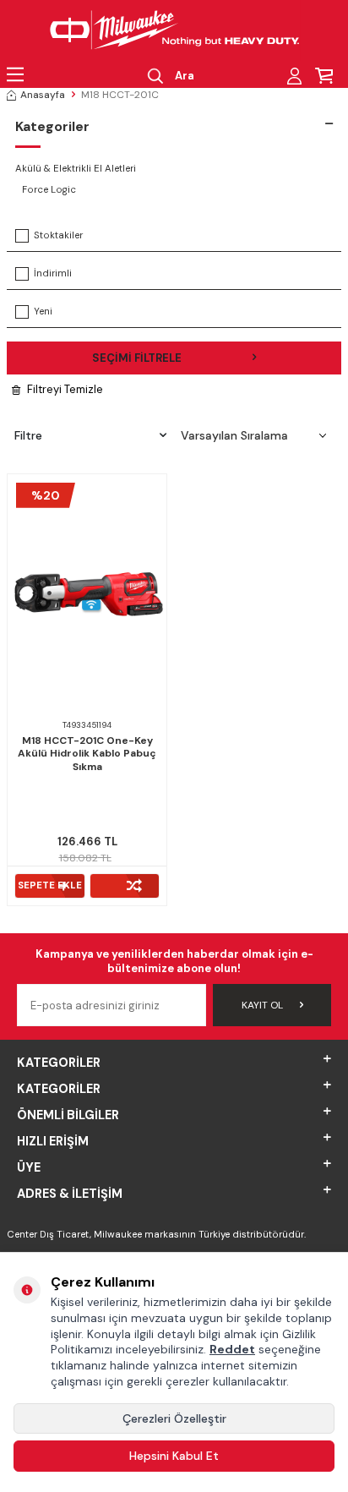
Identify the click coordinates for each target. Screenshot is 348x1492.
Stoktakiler (58, 235)
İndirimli (53, 273)
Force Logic (49, 189)
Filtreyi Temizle (65, 389)
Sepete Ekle (50, 885)
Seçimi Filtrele (137, 358)
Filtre (28, 435)
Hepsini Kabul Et (174, 1455)
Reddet (232, 1349)
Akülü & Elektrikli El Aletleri (75, 168)
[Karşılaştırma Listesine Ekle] (125, 886)
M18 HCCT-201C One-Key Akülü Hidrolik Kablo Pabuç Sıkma (87, 754)
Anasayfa (42, 94)
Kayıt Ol (262, 1005)
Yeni (43, 311)
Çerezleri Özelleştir (174, 1418)
